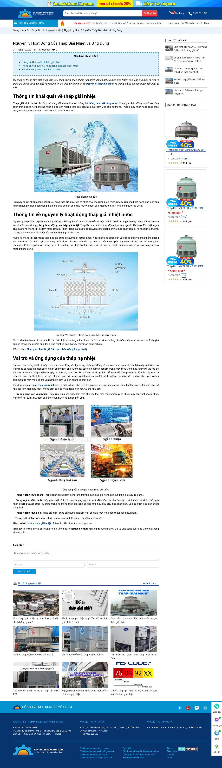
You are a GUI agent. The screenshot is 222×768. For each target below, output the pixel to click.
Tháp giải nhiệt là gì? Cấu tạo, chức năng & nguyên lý (56, 349)
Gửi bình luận (24, 571)
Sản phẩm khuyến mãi (181, 105)
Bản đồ (217, 752)
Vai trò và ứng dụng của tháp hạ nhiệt (41, 69)
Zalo (217, 739)
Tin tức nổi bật (177, 40)
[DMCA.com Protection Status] (188, 753)
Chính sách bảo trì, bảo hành (93, 754)
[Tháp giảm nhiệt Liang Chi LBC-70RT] (186, 131)
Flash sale (172, 751)
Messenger (217, 725)
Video (169, 757)
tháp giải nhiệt (46, 385)
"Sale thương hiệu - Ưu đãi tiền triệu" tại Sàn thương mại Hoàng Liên (106, 23)
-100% (184, 159)
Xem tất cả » (149, 583)
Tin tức (170, 748)
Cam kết (127, 748)
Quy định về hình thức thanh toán (139, 754)
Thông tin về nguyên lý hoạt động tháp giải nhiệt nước (49, 65)
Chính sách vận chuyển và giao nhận (97, 751)
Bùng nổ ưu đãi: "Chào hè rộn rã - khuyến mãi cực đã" (177, 23)
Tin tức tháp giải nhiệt (29, 583)
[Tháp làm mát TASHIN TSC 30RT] (186, 248)
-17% (184, 217)
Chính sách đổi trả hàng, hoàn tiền (96, 757)
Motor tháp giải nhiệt (39, 523)
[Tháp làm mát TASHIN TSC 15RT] (186, 190)
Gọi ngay (217, 712)
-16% (184, 275)
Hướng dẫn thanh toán (133, 757)
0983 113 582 (91, 734)
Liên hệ (170, 754)
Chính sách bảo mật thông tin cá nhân (141, 751)
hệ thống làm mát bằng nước (101, 103)
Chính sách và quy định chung (94, 748)
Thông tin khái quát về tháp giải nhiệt (40, 62)
